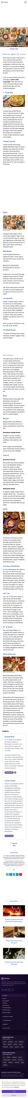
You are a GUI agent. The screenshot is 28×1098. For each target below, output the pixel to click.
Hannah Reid (9, 737)
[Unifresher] (4, 2)
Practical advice (5, 1005)
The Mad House (9, 330)
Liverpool (20, 1044)
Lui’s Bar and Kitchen (11, 566)
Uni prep (4, 998)
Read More (16, 1087)
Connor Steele (10, 781)
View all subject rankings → (8, 1054)
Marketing (5, 1065)
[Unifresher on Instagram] (2, 989)
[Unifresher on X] (12, 989)
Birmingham (21, 1041)
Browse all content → (6, 1012)
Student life (4, 1003)
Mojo (5, 396)
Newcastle (17, 1046)
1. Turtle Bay (8, 93)
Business (20, 1057)
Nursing (4, 1062)
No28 (5, 509)
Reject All (14, 1095)
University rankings (6, 1007)
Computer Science (6, 1059)
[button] (7, 874)
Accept (14, 1091)
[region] (14, 1088)
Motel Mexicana (9, 654)
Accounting (17, 1062)
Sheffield (15, 1044)
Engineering (20, 1059)
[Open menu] (25, 2)
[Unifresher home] (5, 978)
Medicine (8, 1057)
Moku (5, 212)
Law (4, 1057)
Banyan (6, 418)
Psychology (14, 1057)
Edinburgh (10, 1044)
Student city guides (6, 1009)
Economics (14, 1059)
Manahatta (7, 251)
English (22, 1062)
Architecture (10, 1062)
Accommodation (5, 1000)
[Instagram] (14, 870)
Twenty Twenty (9, 141)
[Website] (15, 772)
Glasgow (11, 1046)
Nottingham (5, 1046)
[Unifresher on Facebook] (6, 989)
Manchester (10, 1041)
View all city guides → (7, 1038)
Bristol (4, 1044)
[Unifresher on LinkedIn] (9, 989)
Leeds (16, 1041)
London (4, 1041)
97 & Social (8, 627)
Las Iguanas (8, 298)
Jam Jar (6, 593)
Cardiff (22, 1046)
